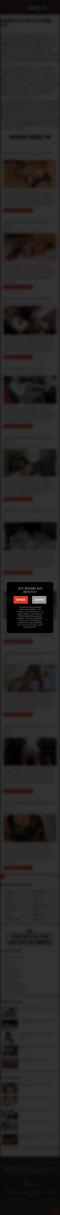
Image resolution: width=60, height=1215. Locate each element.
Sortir (39, 599)
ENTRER (20, 599)
